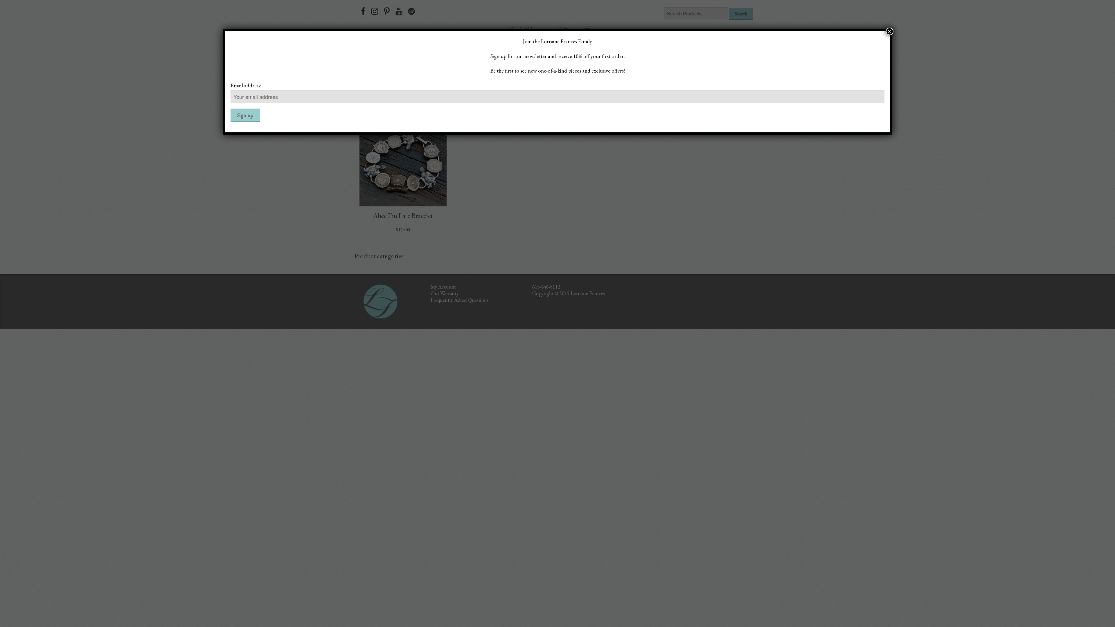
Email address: (246, 85)
